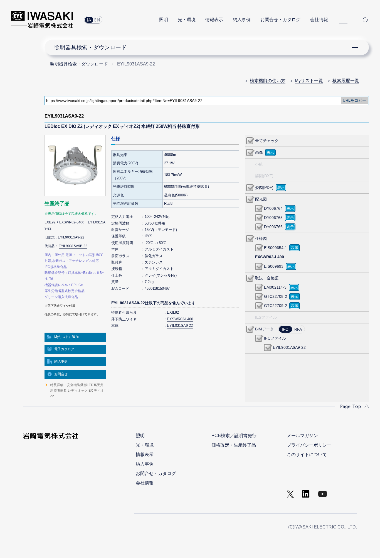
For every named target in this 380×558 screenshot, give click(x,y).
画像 (259, 152)
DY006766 (273, 227)
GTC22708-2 (275, 296)
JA (89, 20)
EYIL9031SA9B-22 (73, 246)
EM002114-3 (275, 287)
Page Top (350, 406)
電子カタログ (64, 349)
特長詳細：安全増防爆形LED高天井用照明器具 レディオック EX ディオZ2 (77, 390)
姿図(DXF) (264, 176)
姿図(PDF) (264, 187)
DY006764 (273, 208)
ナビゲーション (203, 47)
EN (97, 20)
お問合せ (61, 374)
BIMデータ (264, 329)
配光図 (261, 199)
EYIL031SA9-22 (180, 325)
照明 (163, 19)
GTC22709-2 (275, 305)
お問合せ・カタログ (280, 19)
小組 (259, 164)
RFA (298, 329)
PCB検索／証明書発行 (233, 435)
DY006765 (273, 217)
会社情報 (319, 19)
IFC (285, 329)
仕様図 (261, 238)
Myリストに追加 (66, 337)
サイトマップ (345, 20)
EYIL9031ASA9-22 (289, 347)
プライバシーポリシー (309, 445)
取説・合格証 (266, 278)
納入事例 (242, 19)
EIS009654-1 (275, 247)
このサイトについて (307, 454)
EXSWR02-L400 (180, 319)
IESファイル (266, 317)
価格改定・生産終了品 (233, 445)
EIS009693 (273, 266)
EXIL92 (173, 312)
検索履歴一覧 (345, 80)
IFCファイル (275, 338)
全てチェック (266, 140)
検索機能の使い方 (267, 80)
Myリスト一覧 (309, 80)
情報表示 (214, 19)
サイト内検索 (366, 20)
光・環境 (187, 19)
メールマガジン (302, 435)
